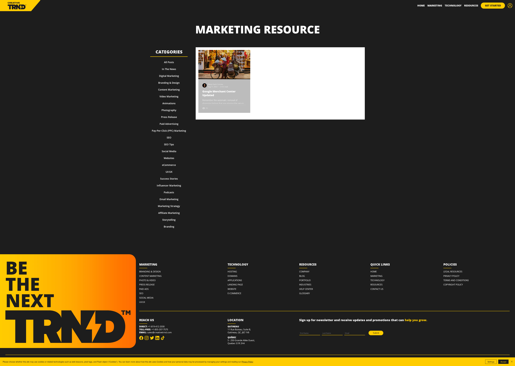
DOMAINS (232, 276)
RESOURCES (376, 284)
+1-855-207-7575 (160, 329)
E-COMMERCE (234, 293)
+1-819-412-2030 (156, 326)
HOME (373, 271)
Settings (491, 361)
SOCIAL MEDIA (146, 297)
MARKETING (376, 276)
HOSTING (232, 271)
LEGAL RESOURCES (452, 271)
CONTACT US (376, 289)
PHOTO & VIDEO (147, 280)
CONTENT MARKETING (150, 276)
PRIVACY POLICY (451, 276)
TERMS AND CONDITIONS (456, 280)
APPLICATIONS (235, 280)
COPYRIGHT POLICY (453, 284)
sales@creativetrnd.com (159, 332)
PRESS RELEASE (147, 284)
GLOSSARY (304, 293)
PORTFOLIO (305, 280)
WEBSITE (232, 289)
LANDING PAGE (235, 284)
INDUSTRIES (305, 284)
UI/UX (142, 302)
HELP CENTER (306, 289)
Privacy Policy (247, 361)
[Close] (511, 362)
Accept (503, 361)
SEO (141, 293)
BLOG (302, 276)
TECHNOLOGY (377, 280)
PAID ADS (144, 289)
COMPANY (304, 271)
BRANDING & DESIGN (150, 271)
